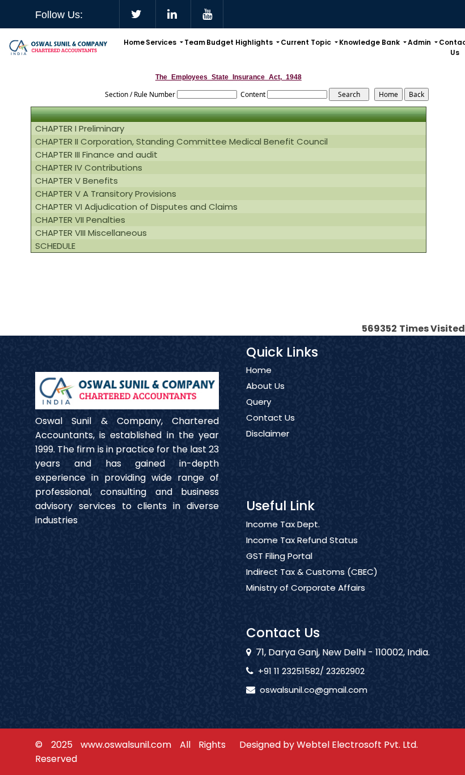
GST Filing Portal (279, 556)
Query (258, 402)
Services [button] (162, 42)
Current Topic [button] (307, 42)
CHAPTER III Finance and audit (96, 154)
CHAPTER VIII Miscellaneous (91, 233)
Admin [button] (420, 42)
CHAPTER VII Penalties (80, 220)
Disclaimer (267, 433)
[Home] (58, 47)
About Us (265, 386)
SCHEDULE (55, 246)
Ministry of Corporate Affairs (305, 588)
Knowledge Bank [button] (370, 42)
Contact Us (270, 418)
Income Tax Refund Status (302, 540)
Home (134, 42)
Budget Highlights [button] (240, 42)
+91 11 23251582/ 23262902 (311, 671)
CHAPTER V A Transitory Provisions (105, 193)
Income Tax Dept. (283, 524)
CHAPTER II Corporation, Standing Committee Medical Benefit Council (181, 141)
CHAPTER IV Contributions (88, 167)
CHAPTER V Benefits (76, 180)
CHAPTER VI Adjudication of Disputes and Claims (136, 206)
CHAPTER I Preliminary (79, 128)
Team (194, 42)
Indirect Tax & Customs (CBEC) (312, 572)
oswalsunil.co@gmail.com (313, 690)
